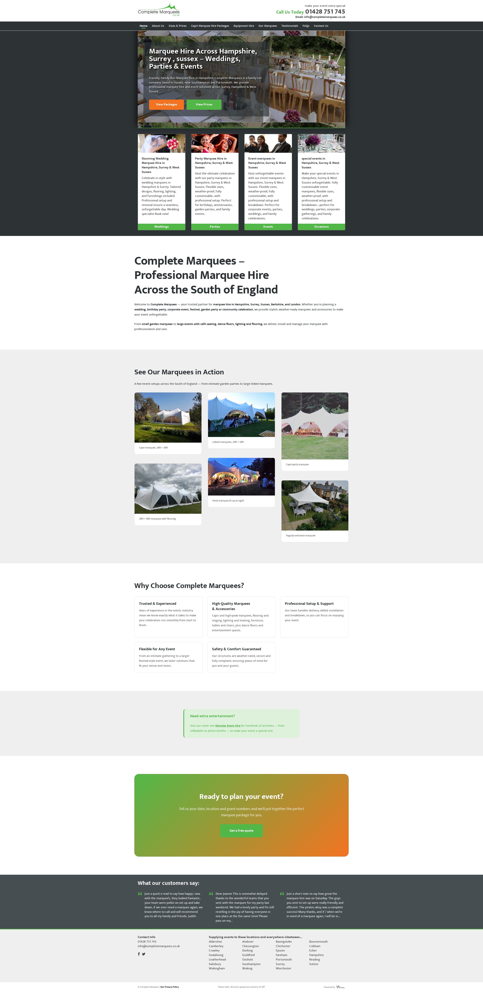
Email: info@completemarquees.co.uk (320, 17)
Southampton (251, 964)
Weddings (161, 226)
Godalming (216, 955)
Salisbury (215, 964)
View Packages (166, 104)
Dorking (247, 950)
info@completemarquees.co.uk (159, 946)
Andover (248, 942)
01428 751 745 (325, 11)
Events (268, 226)
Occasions (321, 226)
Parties (215, 226)
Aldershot (215, 942)
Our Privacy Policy (169, 987)
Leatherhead (217, 959)
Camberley (216, 946)
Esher (313, 950)
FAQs (306, 25)
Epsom (280, 950)
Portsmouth (284, 959)
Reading (314, 959)
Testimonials (289, 25)
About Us (158, 25)
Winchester (283, 968)
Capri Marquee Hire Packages (210, 25)
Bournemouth (318, 942)
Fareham (281, 955)
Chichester (283, 946)
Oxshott (247, 959)
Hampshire (316, 955)
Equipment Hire (244, 25)
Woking (247, 968)
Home (143, 25)
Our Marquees (267, 25)
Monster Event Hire (227, 725)
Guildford (248, 955)
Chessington (250, 946)
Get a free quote (241, 831)
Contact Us (321, 25)
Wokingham (217, 968)
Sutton (313, 964)
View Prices (204, 104)
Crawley (214, 950)
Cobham (314, 946)
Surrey (280, 964)
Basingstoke (284, 942)
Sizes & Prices (178, 25)
